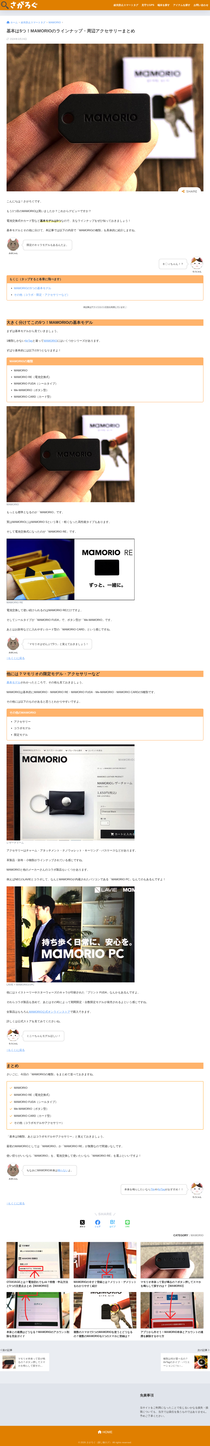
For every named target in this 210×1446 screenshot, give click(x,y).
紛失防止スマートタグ (126, 5)
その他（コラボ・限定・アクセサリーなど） (42, 294)
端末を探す (164, 5)
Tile (153, 1189)
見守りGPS (148, 5)
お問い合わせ (201, 5)
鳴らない (63, 1170)
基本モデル (14, 682)
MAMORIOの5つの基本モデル (32, 288)
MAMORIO (50, 340)
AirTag (28, 340)
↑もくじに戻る (16, 658)
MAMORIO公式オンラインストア (49, 1011)
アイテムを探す (181, 5)
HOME (107, 1432)
